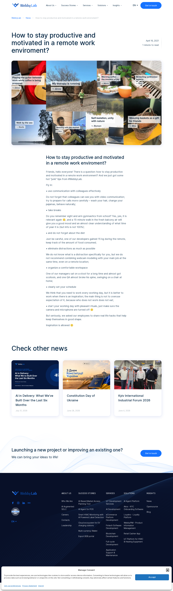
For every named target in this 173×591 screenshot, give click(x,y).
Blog (149, 512)
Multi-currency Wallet (87, 531)
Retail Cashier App (132, 533)
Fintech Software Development (113, 526)
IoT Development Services (113, 502)
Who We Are (67, 501)
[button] (167, 570)
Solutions (102, 5)
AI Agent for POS (86, 509)
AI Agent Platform (131, 501)
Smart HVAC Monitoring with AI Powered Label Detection (91, 515)
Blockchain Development (112, 534)
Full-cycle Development (112, 542)
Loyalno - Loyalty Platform (131, 515)
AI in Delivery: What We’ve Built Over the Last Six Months (34, 400)
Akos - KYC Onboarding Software (133, 507)
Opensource (152, 506)
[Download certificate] (15, 511)
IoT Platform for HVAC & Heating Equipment (133, 540)
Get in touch (151, 5)
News (149, 501)
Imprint (41, 586)
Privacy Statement (29, 586)
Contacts (65, 520)
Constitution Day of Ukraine (81, 398)
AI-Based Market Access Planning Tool (89, 502)
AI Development (113, 509)
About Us (50, 5)
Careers (65, 514)
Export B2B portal (86, 536)
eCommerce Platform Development (112, 517)
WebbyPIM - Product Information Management (133, 525)
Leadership (66, 525)
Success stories (68, 5)
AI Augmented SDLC (67, 507)
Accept (152, 577)
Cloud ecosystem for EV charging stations (89, 524)
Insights (116, 5)
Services (87, 5)
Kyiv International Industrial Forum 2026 (134, 398)
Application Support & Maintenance (112, 552)
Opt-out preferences (12, 586)
